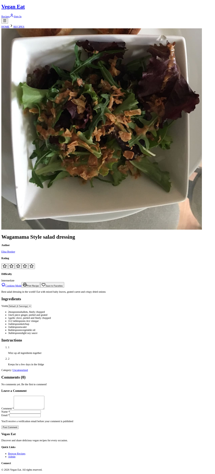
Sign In (18, 16)
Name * (5, 411)
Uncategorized (20, 370)
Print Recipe (33, 286)
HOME (5, 26)
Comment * (7, 408)
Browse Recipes (16, 453)
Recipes (5, 16)
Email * (5, 415)
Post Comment (10, 427)
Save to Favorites (54, 286)
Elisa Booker (8, 251)
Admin (11, 456)
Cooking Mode (13, 285)
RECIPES (18, 26)
